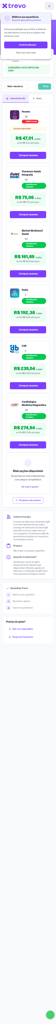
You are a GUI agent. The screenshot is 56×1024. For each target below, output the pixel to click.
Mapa (39, 98)
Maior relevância (15, 86)
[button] (21, 86)
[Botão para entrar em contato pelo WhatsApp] (50, 1015)
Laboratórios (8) (17, 98)
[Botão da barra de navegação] (49, 5)
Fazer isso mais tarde (26, 52)
